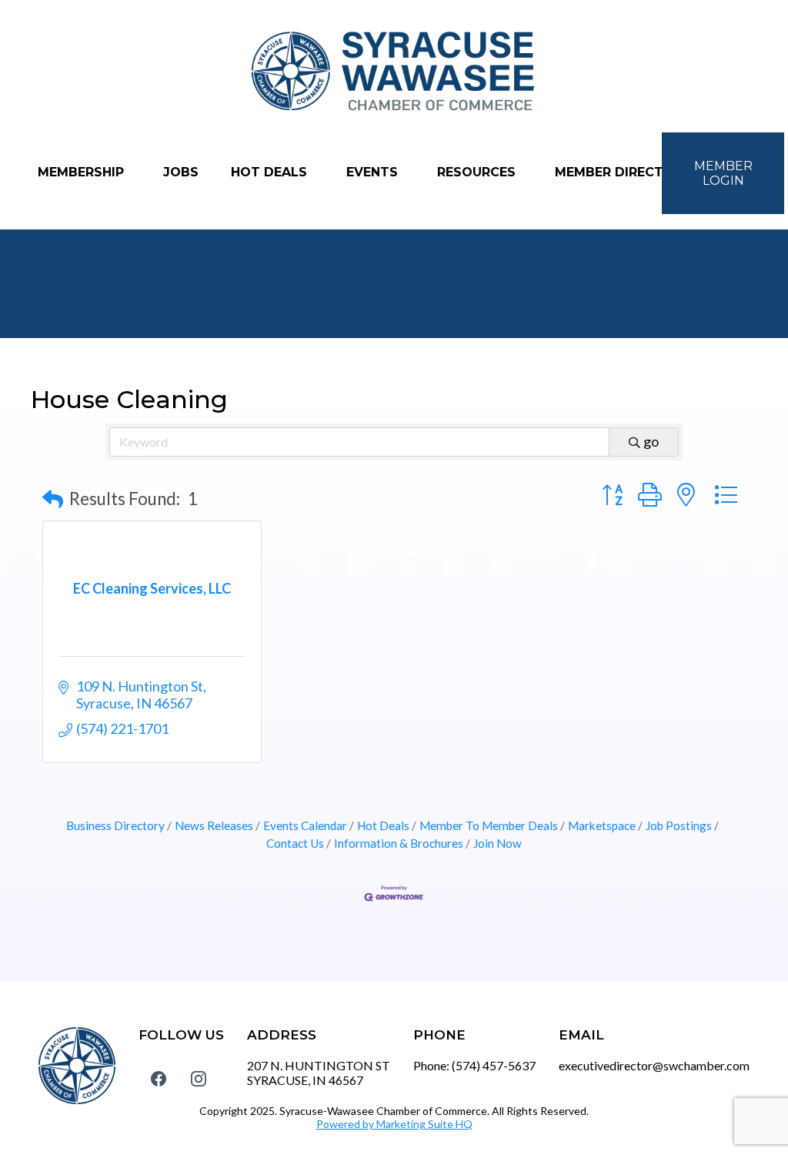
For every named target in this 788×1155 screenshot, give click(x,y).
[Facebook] (159, 1078)
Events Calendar (305, 825)
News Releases (214, 825)
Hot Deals (383, 825)
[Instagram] (199, 1078)
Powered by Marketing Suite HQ (394, 1123)
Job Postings (679, 825)
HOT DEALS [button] (271, 172)
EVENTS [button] (374, 172)
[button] (52, 499)
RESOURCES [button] (478, 172)
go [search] (651, 441)
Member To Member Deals (488, 825)
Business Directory (115, 825)
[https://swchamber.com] (394, 72)
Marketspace (602, 825)
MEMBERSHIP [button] (83, 172)
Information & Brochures (398, 843)
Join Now (497, 843)
